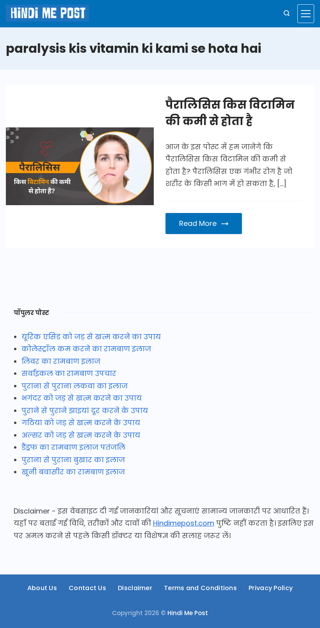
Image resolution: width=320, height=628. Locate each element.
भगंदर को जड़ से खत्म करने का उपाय (81, 398)
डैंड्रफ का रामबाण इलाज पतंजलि (73, 447)
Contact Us (87, 588)
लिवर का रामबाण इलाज (60, 361)
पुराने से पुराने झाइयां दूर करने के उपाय (84, 410)
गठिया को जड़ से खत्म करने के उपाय (80, 423)
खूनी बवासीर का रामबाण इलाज (73, 472)
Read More (198, 223)
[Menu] (305, 13)
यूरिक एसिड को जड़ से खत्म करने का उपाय (91, 337)
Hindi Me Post (187, 613)
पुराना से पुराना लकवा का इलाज (74, 386)
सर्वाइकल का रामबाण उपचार (68, 373)
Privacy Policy (271, 588)
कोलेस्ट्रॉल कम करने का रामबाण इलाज (86, 349)
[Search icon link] (287, 13)
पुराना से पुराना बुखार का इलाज (73, 460)
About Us (42, 588)
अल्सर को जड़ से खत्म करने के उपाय (80, 435)
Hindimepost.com (183, 523)
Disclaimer (135, 588)
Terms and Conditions (200, 588)
